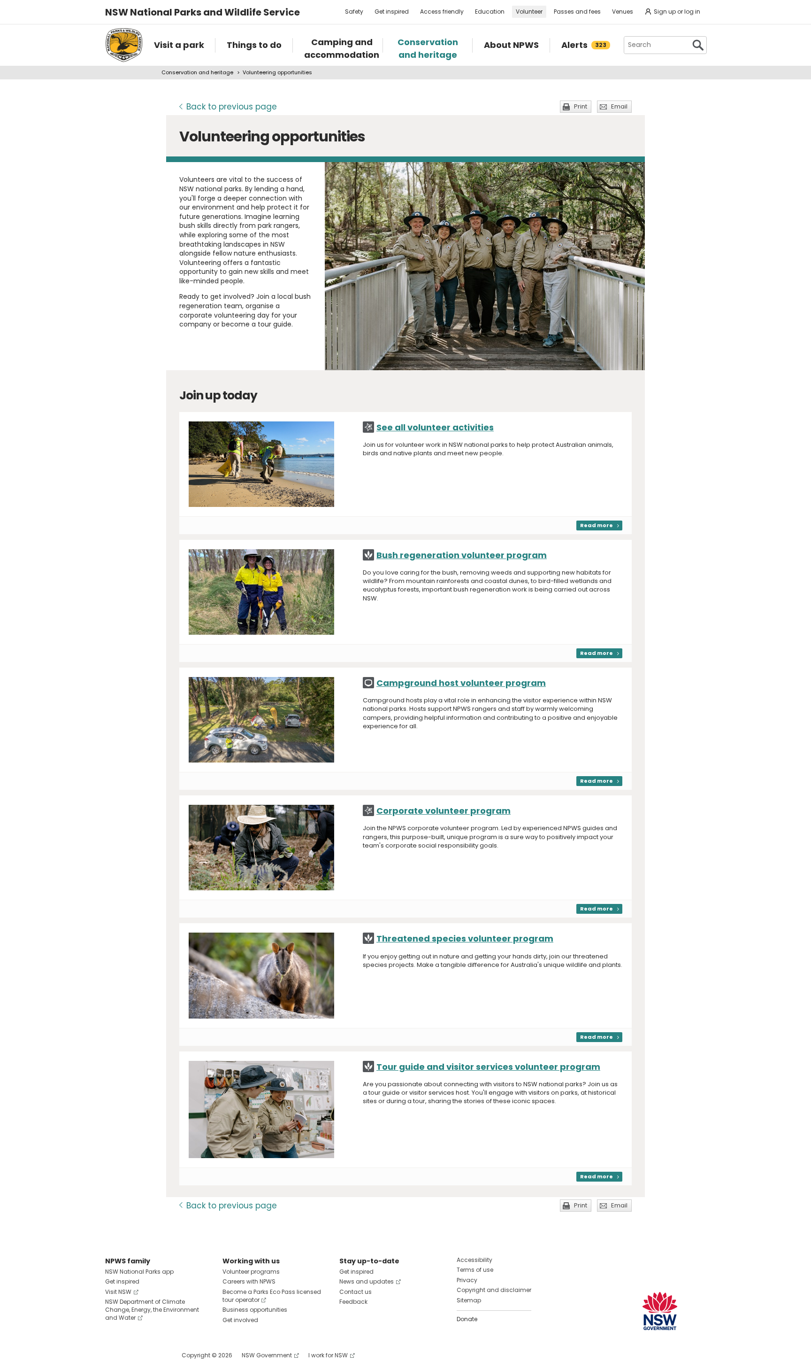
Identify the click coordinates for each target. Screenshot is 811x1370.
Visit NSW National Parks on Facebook (113, 1355)
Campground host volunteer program (461, 683)
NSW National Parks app (139, 1272)
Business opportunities (254, 1310)
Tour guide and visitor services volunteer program (488, 1067)
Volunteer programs (251, 1272)
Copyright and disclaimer (494, 1290)
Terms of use (475, 1270)
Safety (354, 12)
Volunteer (529, 12)
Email (619, 106)
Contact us (355, 1292)
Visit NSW (118, 1292)
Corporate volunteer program (443, 811)
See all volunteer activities (435, 427)
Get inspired (392, 12)
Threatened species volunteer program (464, 938)
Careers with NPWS (248, 1281)
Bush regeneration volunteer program (461, 555)
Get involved (240, 1320)
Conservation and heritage (197, 72)
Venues (622, 12)
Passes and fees (577, 12)
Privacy (467, 1280)
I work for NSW (328, 1355)
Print (580, 106)
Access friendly (442, 12)
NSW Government (267, 1355)
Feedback (353, 1302)
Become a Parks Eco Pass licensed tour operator (271, 1296)
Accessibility (474, 1260)
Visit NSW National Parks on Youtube (154, 1355)
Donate (467, 1319)
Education (490, 12)
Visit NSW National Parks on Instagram (134, 1355)
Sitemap (469, 1300)
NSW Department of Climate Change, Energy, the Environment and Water (152, 1310)
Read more (596, 525)
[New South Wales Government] (660, 1311)
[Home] (124, 45)
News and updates (366, 1281)
